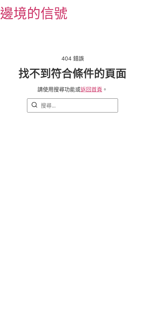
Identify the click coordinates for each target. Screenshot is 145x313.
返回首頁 (91, 89)
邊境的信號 (33, 13)
